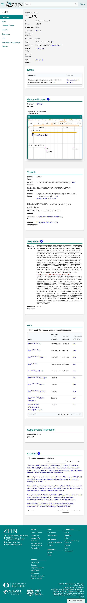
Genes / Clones (36, 533)
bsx (33, 344)
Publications (35, 548)
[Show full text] (54, 82)
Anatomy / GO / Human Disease (36, 544)
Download (70, 462)
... (53, 82)
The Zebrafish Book (55, 542)
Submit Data (52, 535)
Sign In (82, 4)
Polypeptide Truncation (45, 222)
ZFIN (39, 104)
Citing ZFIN (35, 573)
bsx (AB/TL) (36, 357)
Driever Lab (40, 48)
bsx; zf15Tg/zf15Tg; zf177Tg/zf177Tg (34, 407)
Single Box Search (37, 568)
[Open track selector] (32, 123)
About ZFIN (35, 570)
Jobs (66, 538)
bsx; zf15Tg (36, 391)
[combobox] (51, 4)
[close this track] (31, 130)
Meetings (68, 535)
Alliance (38, 60)
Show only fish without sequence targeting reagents (50, 330)
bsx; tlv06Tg (36, 378)
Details (73, 182)
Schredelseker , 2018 (46, 198)
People (67, 545)
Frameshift (41, 217)
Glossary (34, 565)
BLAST (50, 552)
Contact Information (38, 576)
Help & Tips (35, 562)
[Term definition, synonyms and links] (45, 216)
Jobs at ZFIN (35, 579)
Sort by (78, 462)
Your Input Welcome (76, 601)
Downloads (52, 533)
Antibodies (34, 541)
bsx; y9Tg (35, 384)
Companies (69, 551)
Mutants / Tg (35, 538)
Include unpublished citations (42, 458)
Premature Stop (53, 217)
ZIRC (49, 545)
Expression (35, 535)
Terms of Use (79, 586)
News (67, 533)
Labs (66, 548)
